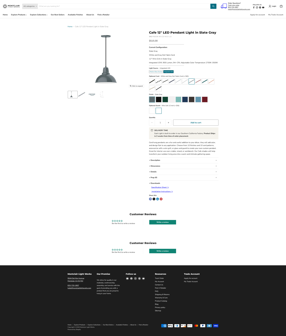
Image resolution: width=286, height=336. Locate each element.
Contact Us (159, 285)
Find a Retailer (103, 15)
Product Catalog (161, 301)
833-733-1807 (233, 7)
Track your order (233, 5)
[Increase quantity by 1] (168, 123)
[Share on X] (154, 199)
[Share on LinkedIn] (157, 199)
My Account (159, 281)
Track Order (159, 278)
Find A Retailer (160, 288)
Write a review (163, 222)
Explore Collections (38, 15)
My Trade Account (275, 15)
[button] (273, 6)
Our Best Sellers (57, 15)
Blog (156, 304)
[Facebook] (254, 7)
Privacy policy (160, 307)
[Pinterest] (260, 7)
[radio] (156, 71)
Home (5, 15)
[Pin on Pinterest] (161, 199)
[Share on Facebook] (150, 199)
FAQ (156, 291)
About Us (90, 15)
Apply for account (257, 15)
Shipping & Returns (162, 294)
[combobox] (124, 6)
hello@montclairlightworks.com (239, 9)
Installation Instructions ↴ (162, 191)
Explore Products (18, 15)
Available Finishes (75, 15)
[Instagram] (257, 7)
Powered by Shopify (74, 330)
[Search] (213, 6)
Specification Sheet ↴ (160, 187)
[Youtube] (263, 7)
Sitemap (158, 311)
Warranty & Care (161, 298)
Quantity (152, 117)
